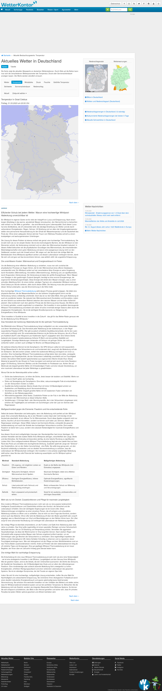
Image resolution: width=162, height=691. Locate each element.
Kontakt (71, 674)
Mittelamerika (51, 672)
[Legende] (124, 3)
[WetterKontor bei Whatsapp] (158, 3)
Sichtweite (8, 86)
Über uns (72, 663)
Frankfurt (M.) (28, 677)
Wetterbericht (5, 665)
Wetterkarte (5, 663)
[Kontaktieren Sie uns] (129, 3)
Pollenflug (4, 684)
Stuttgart (26, 686)
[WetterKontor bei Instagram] (148, 3)
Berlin (26, 663)
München (27, 684)
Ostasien (49, 684)
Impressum (72, 667)
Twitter (119, 665)
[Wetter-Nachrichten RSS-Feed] (134, 3)
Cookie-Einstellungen (76, 672)
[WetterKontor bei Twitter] (139, 3)
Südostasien (51, 681)
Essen (26, 674)
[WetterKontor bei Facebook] (144, 3)
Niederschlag (38, 86)
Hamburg (27, 679)
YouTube (120, 670)
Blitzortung (4, 677)
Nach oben (73, 202)
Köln (25, 681)
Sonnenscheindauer (22, 86)
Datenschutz (115, 3)
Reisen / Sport (53, 9)
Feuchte (47, 82)
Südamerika (51, 674)
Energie (96, 672)
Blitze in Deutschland (94, 97)
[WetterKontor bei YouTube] (153, 3)
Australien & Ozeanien (54, 686)
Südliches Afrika (52, 667)
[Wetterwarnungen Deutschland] (120, 78)
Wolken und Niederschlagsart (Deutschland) (103, 101)
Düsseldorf (27, 672)
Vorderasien (51, 677)
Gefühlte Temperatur (61, 82)
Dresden (27, 670)
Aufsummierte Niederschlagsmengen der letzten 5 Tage (107, 116)
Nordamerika (51, 670)
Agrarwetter (66, 9)
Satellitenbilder (6, 681)
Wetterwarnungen (7, 674)
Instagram (120, 667)
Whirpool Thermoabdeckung (25, 291)
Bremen (26, 665)
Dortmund (27, 667)
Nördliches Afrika (52, 665)
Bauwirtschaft (98, 670)
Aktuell (7, 9)
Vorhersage (18, 9)
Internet (96, 665)
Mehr (76, 9)
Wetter (6, 82)
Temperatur (16, 82)
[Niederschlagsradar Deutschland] (96, 78)
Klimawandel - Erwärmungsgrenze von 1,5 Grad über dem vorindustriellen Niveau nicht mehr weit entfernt (107, 214)
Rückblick (29, 9)
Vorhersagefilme (6, 672)
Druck (38, 82)
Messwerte (4, 679)
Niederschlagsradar (7, 667)
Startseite (7, 55)
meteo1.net (73, 665)
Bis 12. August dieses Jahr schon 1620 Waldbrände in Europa (108, 227)
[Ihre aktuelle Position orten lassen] (108, 9)
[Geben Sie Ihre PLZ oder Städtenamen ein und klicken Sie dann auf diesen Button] (130, 9)
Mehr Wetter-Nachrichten (96, 230)
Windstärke (29, 82)
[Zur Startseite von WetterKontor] (1, 9)
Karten (4, 66)
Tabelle (13, 66)
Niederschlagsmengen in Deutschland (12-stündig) (105, 111)
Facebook (120, 663)
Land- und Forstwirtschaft (102, 674)
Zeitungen (97, 663)
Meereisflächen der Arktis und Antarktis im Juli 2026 (104, 221)
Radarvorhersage (7, 670)
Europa (49, 663)
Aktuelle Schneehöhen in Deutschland (100, 120)
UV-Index (4, 686)
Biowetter (40, 9)
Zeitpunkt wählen (19, 93)
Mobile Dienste (99, 667)
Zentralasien (51, 679)
